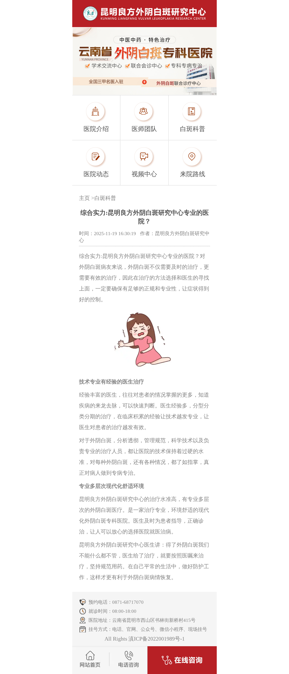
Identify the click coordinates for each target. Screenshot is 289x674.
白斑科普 (105, 198)
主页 (84, 198)
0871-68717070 (128, 602)
